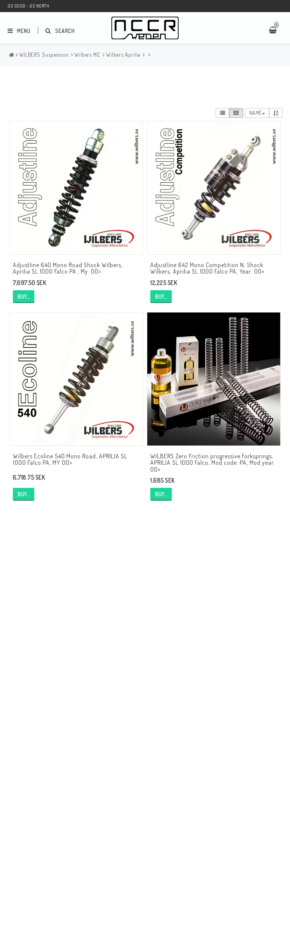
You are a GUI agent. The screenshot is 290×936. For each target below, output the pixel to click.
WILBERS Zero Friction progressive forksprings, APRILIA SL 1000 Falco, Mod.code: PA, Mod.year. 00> (212, 462)
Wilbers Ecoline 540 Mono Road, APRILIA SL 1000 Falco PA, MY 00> (70, 459)
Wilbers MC (87, 54)
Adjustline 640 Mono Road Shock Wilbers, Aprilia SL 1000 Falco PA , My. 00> (68, 268)
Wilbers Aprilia (123, 54)
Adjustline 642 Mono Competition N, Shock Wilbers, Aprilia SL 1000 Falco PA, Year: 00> (207, 268)
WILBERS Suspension (44, 54)
